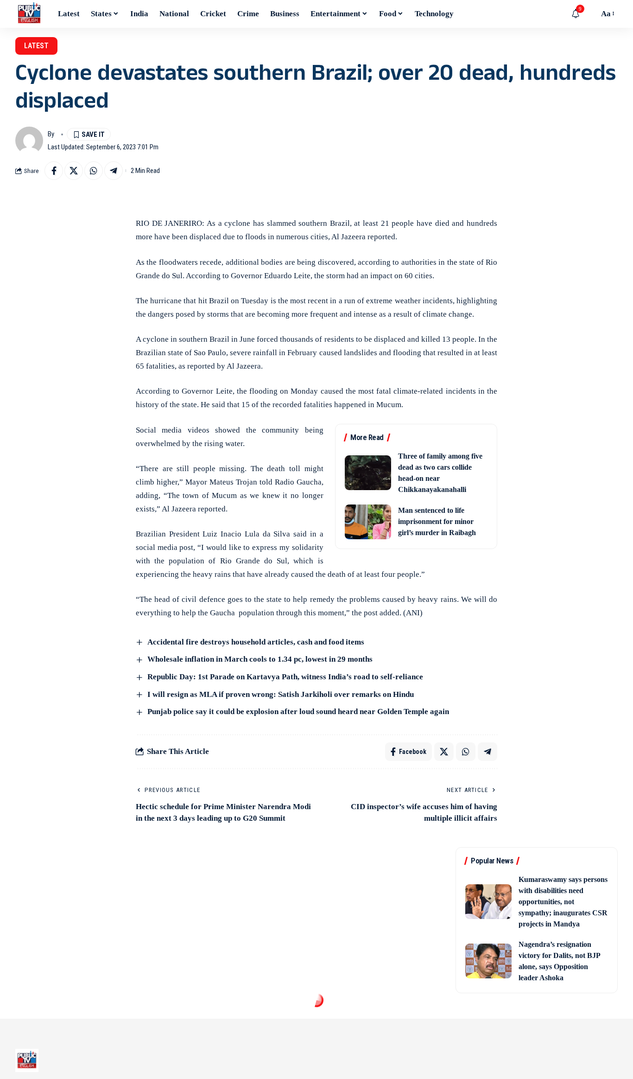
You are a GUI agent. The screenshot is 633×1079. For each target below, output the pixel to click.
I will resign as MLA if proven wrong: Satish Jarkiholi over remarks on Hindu (280, 694)
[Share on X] (73, 170)
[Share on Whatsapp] (93, 170)
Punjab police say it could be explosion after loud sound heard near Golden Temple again (298, 711)
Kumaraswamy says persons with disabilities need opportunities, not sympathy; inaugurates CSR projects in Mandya (563, 901)
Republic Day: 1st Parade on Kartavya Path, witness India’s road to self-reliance (285, 676)
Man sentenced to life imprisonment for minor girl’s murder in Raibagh (437, 521)
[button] (589, 14)
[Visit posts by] (29, 140)
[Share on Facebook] (53, 170)
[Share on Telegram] (113, 170)
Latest (36, 45)
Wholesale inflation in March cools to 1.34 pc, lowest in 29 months (260, 659)
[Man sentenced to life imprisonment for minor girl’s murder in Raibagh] (368, 521)
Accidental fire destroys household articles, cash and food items (255, 642)
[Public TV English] (29, 14)
